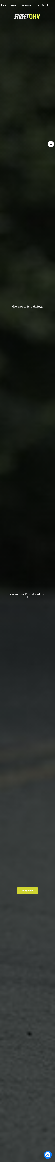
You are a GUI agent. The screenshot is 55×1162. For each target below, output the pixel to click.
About (14, 5)
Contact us (27, 5)
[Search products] (50, 144)
